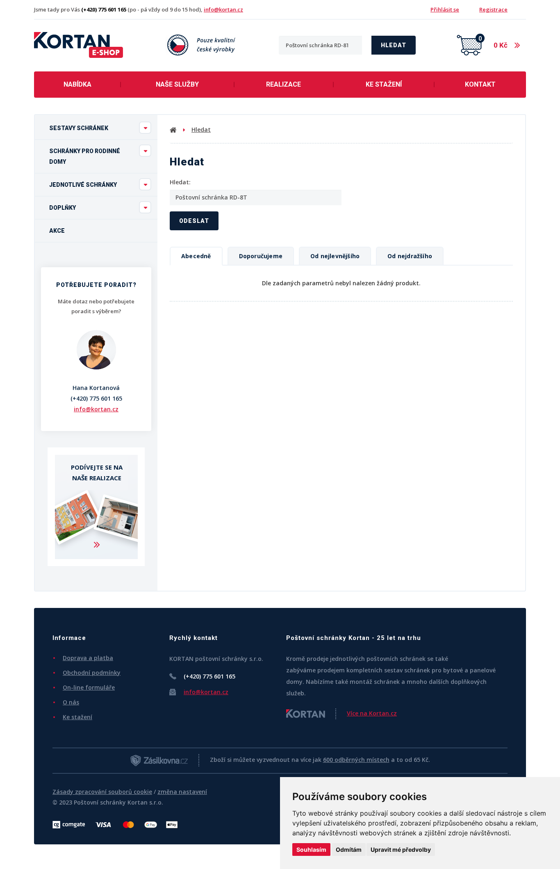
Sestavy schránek (78, 128)
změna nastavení (182, 792)
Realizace (283, 84)
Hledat (393, 45)
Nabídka (77, 84)
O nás (71, 702)
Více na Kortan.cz (372, 713)
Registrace (493, 9)
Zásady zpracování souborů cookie (102, 792)
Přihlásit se (444, 9)
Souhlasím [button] (311, 849)
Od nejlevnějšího (335, 256)
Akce (57, 230)
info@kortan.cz (223, 9)
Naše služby (177, 84)
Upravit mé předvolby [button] (401, 849)
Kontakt (480, 84)
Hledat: (180, 182)
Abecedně (196, 256)
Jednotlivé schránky (83, 184)
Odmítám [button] (349, 849)
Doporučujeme (260, 256)
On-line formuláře (89, 687)
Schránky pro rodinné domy (84, 156)
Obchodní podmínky (92, 672)
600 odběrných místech (356, 760)
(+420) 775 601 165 (96, 398)
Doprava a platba (88, 658)
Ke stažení (384, 84)
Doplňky (62, 207)
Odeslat (194, 221)
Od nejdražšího (409, 256)
